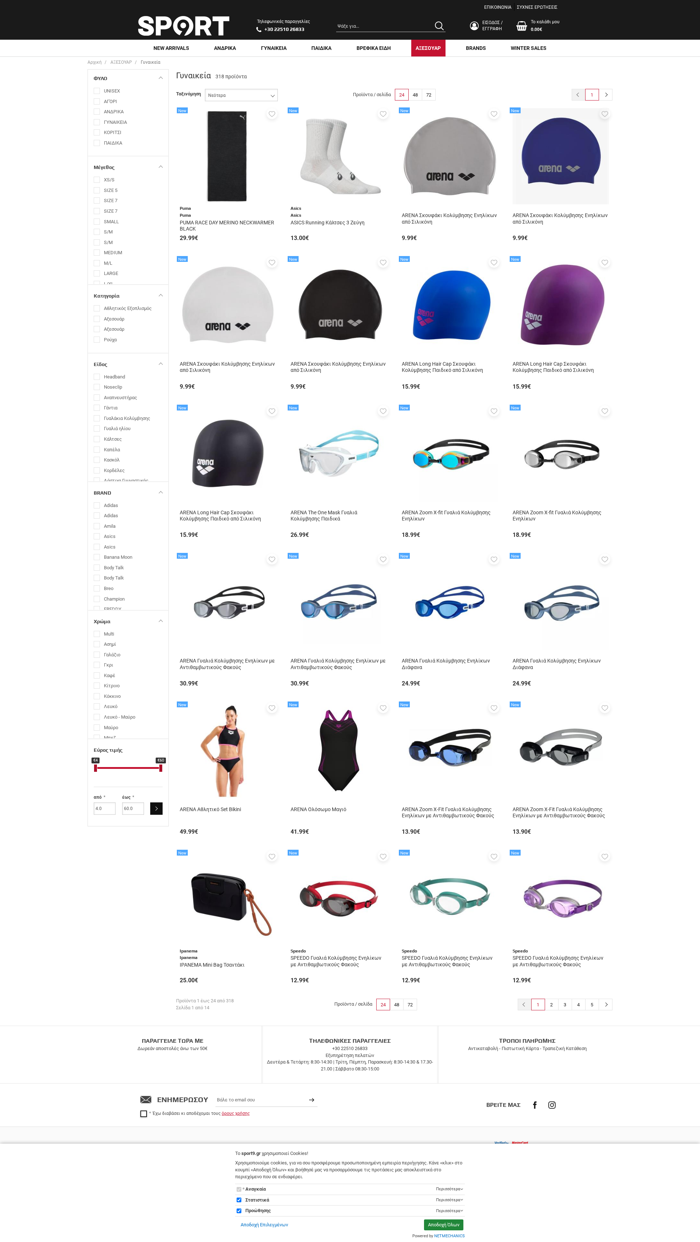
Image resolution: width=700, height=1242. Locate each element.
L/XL (109, 284)
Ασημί (110, 644)
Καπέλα (112, 449)
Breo (108, 588)
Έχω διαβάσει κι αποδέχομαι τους (201, 1113)
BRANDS (476, 48)
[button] (272, 113)
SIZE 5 (110, 190)
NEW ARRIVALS (171, 48)
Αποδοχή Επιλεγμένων (264, 1224)
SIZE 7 (110, 200)
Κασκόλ (112, 460)
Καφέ (109, 675)
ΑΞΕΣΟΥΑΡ (428, 48)
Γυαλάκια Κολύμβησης (127, 418)
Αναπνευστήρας (120, 397)
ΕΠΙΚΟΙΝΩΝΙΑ (498, 7)
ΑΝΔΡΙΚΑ (225, 48)
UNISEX (112, 91)
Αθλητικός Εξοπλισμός (128, 308)
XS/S (109, 179)
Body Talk (114, 567)
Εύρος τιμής (108, 750)
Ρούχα (110, 339)
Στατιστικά (257, 1200)
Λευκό (110, 706)
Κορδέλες (114, 470)
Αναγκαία (255, 1189)
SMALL (111, 221)
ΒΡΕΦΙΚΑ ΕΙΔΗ (374, 48)
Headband (114, 377)
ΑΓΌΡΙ (110, 101)
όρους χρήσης (236, 1113)
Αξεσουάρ (114, 319)
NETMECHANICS (449, 1236)
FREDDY (112, 609)
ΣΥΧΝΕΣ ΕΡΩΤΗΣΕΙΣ (537, 7)
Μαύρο (111, 727)
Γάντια (110, 407)
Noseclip (113, 387)
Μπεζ (110, 737)
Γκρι (108, 665)
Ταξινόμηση (188, 94)
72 (428, 95)
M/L (108, 263)
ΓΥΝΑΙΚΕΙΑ (274, 48)
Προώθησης (258, 1210)
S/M (108, 232)
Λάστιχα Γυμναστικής (126, 480)
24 (401, 95)
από (98, 797)
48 (415, 95)
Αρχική (95, 62)
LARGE (111, 273)
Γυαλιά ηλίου (117, 428)
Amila (110, 526)
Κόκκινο (112, 696)
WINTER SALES (529, 48)
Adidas (111, 505)
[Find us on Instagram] (552, 1105)
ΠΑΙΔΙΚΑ (321, 48)
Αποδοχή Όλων (443, 1224)
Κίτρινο (112, 685)
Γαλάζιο (112, 654)
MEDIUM (113, 252)
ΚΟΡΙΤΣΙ (112, 132)
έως (126, 797)
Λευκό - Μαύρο (119, 717)
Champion (114, 599)
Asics (110, 536)
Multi (109, 634)
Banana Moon (118, 557)
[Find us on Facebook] (535, 1105)
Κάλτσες (113, 439)
